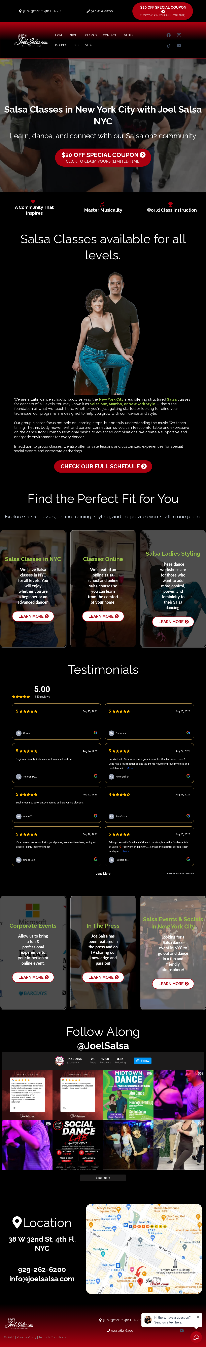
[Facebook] (168, 35)
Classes (91, 35)
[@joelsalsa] (60, 1061)
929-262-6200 (102, 11)
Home (59, 35)
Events (128, 35)
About (74, 35)
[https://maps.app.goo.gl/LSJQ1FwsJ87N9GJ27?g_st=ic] (144, 1249)
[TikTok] (168, 45)
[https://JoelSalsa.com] (30, 40)
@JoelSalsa (103, 1045)
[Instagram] (179, 35)
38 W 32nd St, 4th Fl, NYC (42, 11)
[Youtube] (179, 45)
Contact (109, 35)
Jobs (75, 45)
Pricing (60, 45)
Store (89, 45)
